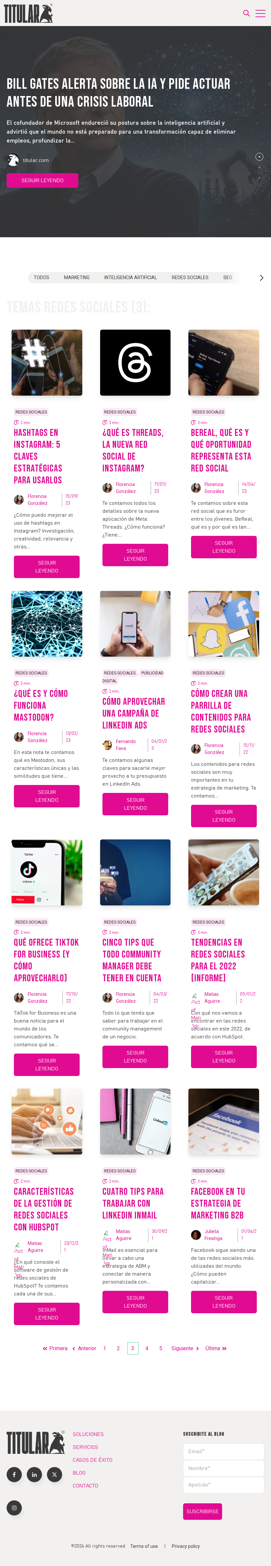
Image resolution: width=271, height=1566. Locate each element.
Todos (41, 277)
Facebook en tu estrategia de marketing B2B (218, 1204)
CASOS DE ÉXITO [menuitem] (92, 1460)
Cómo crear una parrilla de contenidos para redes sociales (221, 711)
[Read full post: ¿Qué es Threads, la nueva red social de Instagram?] (135, 363)
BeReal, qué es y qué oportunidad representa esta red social (221, 450)
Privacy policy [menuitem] (186, 1546)
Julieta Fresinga (213, 1235)
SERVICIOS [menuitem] (85, 1447)
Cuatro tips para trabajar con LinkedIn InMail (133, 1204)
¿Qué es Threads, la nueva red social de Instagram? (133, 450)
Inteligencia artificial (130, 277)
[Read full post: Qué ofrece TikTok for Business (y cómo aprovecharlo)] (47, 872)
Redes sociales (190, 277)
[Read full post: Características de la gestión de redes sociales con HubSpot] (47, 1121)
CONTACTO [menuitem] (85, 1485)
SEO (227, 277)
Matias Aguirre (212, 998)
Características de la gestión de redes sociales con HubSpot (44, 1209)
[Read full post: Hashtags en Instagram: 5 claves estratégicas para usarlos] (47, 363)
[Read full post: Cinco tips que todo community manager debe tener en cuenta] (135, 872)
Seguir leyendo (42, 180)
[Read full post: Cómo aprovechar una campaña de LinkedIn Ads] (135, 624)
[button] (259, 157)
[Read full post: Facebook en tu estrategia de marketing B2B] (223, 1121)
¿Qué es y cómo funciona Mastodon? (41, 706)
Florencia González (38, 500)
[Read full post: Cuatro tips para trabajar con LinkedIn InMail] (135, 1121)
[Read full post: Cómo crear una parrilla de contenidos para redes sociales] (223, 624)
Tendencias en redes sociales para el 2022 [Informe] (218, 960)
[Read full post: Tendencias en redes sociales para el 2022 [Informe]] (223, 872)
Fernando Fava (126, 745)
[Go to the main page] (29, 13)
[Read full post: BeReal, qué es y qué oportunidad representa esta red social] (223, 363)
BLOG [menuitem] (79, 1473)
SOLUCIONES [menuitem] (88, 1434)
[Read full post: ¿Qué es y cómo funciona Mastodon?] (47, 624)
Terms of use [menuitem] (144, 1546)
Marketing (77, 277)
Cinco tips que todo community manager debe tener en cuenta (132, 960)
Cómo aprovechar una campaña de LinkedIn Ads (133, 714)
